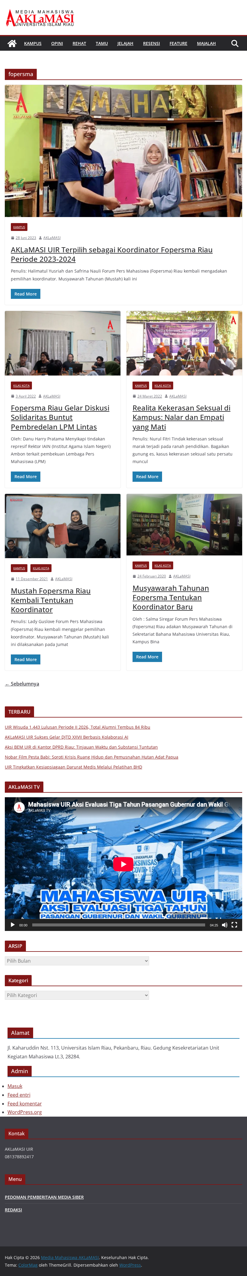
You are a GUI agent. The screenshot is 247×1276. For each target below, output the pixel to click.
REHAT (79, 43)
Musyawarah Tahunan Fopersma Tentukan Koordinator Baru (171, 597)
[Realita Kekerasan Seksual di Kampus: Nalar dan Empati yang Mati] (184, 343)
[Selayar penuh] (234, 925)
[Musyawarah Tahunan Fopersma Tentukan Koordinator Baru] (184, 525)
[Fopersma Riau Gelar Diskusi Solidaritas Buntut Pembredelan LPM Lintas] (62, 343)
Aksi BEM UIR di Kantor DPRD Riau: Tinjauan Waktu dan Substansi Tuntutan (81, 747)
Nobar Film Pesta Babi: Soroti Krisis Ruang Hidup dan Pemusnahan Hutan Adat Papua (91, 757)
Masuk (15, 1086)
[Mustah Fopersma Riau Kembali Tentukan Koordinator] (62, 526)
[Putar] (13, 925)
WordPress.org (25, 1112)
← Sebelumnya (22, 683)
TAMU (102, 43)
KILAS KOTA (21, 385)
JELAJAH (125, 43)
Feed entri (19, 1095)
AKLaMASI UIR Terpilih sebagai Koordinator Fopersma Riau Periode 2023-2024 (112, 254)
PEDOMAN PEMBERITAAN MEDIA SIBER (44, 1197)
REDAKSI (13, 1210)
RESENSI (151, 43)
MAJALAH (206, 43)
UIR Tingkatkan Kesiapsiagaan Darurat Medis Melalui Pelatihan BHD (73, 767)
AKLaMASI (52, 237)
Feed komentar (25, 1103)
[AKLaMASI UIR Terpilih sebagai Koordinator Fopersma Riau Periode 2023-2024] (123, 151)
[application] (123, 864)
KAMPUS (33, 43)
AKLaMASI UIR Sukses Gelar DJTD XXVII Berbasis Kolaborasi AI (66, 737)
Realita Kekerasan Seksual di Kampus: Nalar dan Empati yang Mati (181, 417)
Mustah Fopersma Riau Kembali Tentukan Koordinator (51, 600)
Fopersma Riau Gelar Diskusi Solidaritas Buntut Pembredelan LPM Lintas (60, 417)
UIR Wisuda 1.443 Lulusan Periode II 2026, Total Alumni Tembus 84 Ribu (77, 727)
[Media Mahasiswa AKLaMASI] (12, 43)
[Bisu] (225, 925)
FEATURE (178, 43)
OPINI (57, 43)
